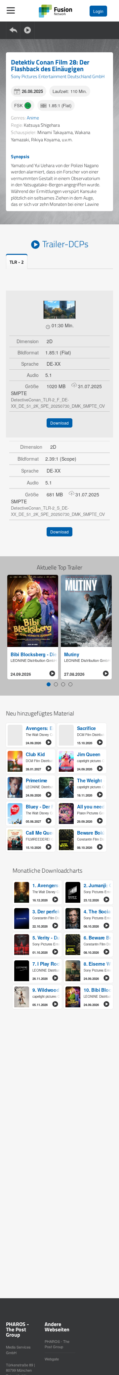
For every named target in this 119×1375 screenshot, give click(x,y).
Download (59, 423)
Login (98, 11)
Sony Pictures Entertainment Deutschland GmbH (57, 76)
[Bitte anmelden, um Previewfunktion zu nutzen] (59, 309)
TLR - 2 (17, 261)
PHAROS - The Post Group (57, 1344)
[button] (48, 684)
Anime (33, 117)
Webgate (52, 1358)
